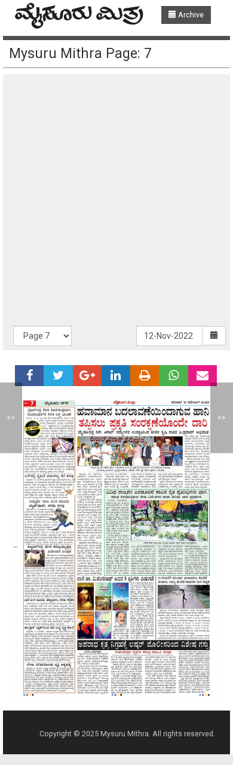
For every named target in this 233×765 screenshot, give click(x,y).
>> (221, 417)
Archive (190, 14)
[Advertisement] (116, 203)
